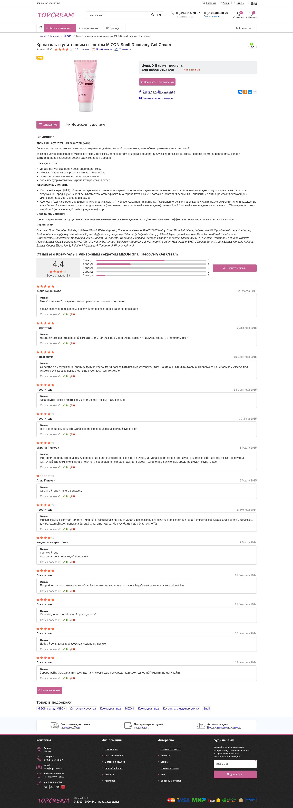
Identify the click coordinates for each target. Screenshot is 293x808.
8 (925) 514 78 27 (188, 13)
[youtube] (51, 787)
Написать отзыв (236, 268)
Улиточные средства (83, 708)
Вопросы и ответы (171, 780)
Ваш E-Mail (222, 764)
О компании (111, 749)
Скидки (164, 761)
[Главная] (40, 28)
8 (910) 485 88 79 (216, 13)
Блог (163, 774)
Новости (109, 774)
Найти (158, 14)
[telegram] (57, 787)
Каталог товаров (60, 28)
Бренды (114, 28)
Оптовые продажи (115, 761)
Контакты (244, 28)
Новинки (165, 755)
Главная (41, 36)
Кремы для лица (110, 708)
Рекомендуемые (170, 768)
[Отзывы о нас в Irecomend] (63, 787)
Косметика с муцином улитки (181, 708)
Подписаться (234, 774)
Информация (90, 28)
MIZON (129, 708)
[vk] (46, 787)
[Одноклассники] (245, 92)
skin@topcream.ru (53, 768)
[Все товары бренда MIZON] (252, 47)
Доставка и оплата (115, 755)
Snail (206, 708)
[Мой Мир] (250, 92)
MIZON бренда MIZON (51, 708)
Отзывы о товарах (171, 749)
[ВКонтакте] (240, 92)
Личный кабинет (114, 768)
